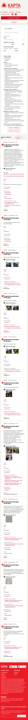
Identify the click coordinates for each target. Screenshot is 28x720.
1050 (5, 271)
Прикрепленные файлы (9, 46)
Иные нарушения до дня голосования (12, 85)
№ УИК (16, 50)
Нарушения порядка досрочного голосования (14, 80)
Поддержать (14, 22)
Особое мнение (8, 66)
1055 (5, 588)
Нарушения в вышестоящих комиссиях (12, 119)
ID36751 (5, 423)
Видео (6, 48)
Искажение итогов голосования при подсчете (14, 115)
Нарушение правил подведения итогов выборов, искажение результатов (13, 484)
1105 (5, 227)
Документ (16, 48)
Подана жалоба (8, 63)
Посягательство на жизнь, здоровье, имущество (14, 125)
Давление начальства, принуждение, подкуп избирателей (14, 78)
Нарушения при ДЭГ (9, 109)
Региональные (8, 58)
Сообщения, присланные (9, 42)
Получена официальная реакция (11, 65)
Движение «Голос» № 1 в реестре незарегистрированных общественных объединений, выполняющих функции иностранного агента (12, 700)
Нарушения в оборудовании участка (12, 94)
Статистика (11, 12)
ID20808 (5, 624)
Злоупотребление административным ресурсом (14, 69)
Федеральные (8, 57)
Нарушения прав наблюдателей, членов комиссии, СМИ (13, 96)
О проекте (8, 14)
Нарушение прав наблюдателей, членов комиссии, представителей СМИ (13, 481)
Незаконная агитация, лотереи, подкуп (12, 106)
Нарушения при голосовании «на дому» (13, 100)
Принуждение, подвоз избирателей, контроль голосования (14, 104)
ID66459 (5, 142)
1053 (5, 314)
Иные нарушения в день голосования (12, 108)
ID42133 (5, 293)
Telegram (16, 672)
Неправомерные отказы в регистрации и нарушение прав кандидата (13, 72)
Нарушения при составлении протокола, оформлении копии (13, 117)
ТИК (5, 50)
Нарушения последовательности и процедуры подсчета (14, 113)
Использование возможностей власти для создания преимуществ (14, 544)
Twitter (15, 674)
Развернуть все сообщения (18, 138)
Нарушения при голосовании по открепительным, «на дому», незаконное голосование (13, 478)
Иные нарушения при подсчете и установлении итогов (14, 121)
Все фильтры (7, 36)
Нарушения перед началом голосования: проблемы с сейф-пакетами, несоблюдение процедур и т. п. (14, 92)
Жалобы (2, 14)
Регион (5, 37)
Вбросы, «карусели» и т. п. (10, 98)
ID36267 (5, 499)
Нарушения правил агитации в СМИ (12, 73)
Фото (11, 48)
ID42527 (5, 250)
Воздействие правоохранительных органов (13, 84)
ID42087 (5, 336)
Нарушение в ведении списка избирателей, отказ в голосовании (13, 102)
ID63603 (5, 215)
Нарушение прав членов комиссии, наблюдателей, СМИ (12, 82)
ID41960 (5, 380)
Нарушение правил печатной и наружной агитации (13, 76)
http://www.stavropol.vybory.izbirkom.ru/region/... (14, 174)
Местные (6, 60)
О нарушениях (18, 12)
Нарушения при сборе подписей (11, 87)
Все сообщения (4, 12)
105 (4, 180)
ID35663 (5, 562)
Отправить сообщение (14, 18)
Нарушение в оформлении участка (12, 283)
